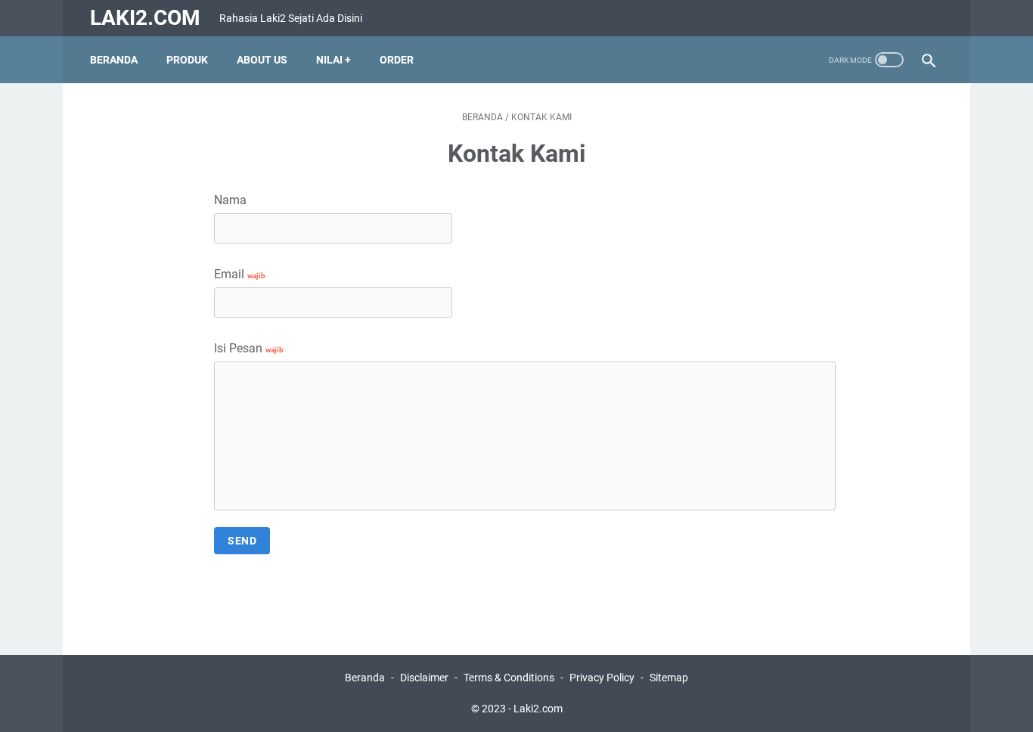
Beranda (114, 60)
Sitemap (669, 678)
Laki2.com (145, 17)
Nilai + (333, 60)
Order (397, 60)
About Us (262, 60)
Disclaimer (424, 678)
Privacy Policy (601, 678)
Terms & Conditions (509, 678)
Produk (187, 60)
